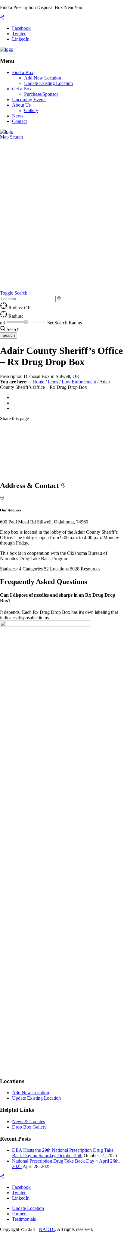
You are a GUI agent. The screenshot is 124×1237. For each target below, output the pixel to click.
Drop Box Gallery (29, 1126)
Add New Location (42, 77)
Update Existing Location (48, 83)
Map (4, 136)
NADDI (47, 1229)
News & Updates (28, 1121)
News (17, 115)
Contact (19, 121)
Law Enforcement (79, 381)
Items (53, 381)
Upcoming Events (29, 99)
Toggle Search (13, 292)
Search (16, 136)
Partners (19, 1213)
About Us (21, 105)
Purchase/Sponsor (41, 94)
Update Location (28, 1208)
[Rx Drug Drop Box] (6, 49)
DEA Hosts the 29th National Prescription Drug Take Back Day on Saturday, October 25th (62, 1153)
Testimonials (24, 1219)
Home (38, 381)
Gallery (31, 110)
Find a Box (22, 72)
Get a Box (22, 88)
